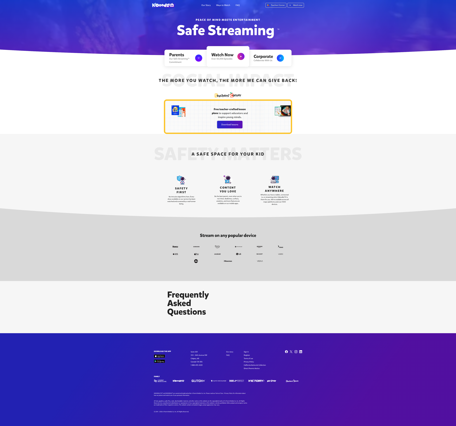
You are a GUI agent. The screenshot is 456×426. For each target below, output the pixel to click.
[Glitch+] (200, 381)
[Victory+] (256, 381)
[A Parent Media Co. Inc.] (162, 381)
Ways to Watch (223, 5)
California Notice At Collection (255, 365)
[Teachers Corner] (294, 381)
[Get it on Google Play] (159, 361)
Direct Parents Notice (252, 368)
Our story (229, 352)
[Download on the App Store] (159, 356)
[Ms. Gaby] (275, 381)
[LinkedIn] (300, 351)
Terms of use (248, 358)
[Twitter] (291, 351)
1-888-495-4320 (197, 365)
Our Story (206, 5)
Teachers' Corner (278, 5)
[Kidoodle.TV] (181, 381)
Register (247, 355)
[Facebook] (286, 351)
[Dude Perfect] (237, 381)
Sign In (246, 352)
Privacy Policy (249, 362)
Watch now (297, 5)
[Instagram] (295, 351)
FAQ (238, 5)
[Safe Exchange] (219, 381)
